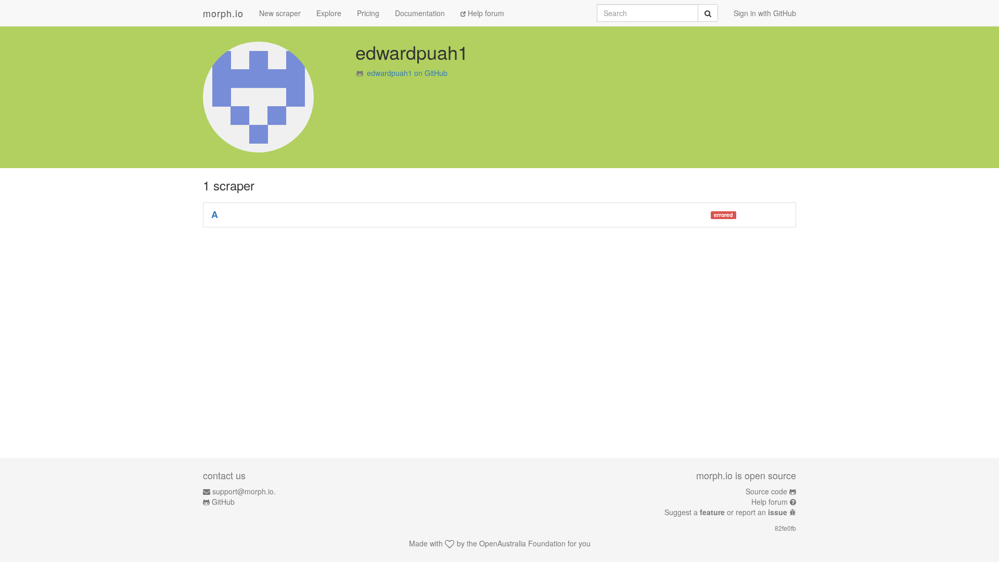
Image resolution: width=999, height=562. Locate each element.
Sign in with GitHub (765, 13)
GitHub (223, 501)
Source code (766, 491)
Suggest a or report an (725, 512)
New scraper (280, 13)
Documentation (420, 13)
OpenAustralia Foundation (522, 543)
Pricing (368, 13)
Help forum (485, 13)
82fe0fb (785, 527)
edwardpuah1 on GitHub (407, 73)
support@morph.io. (244, 491)
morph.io (223, 13)
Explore (328, 13)
